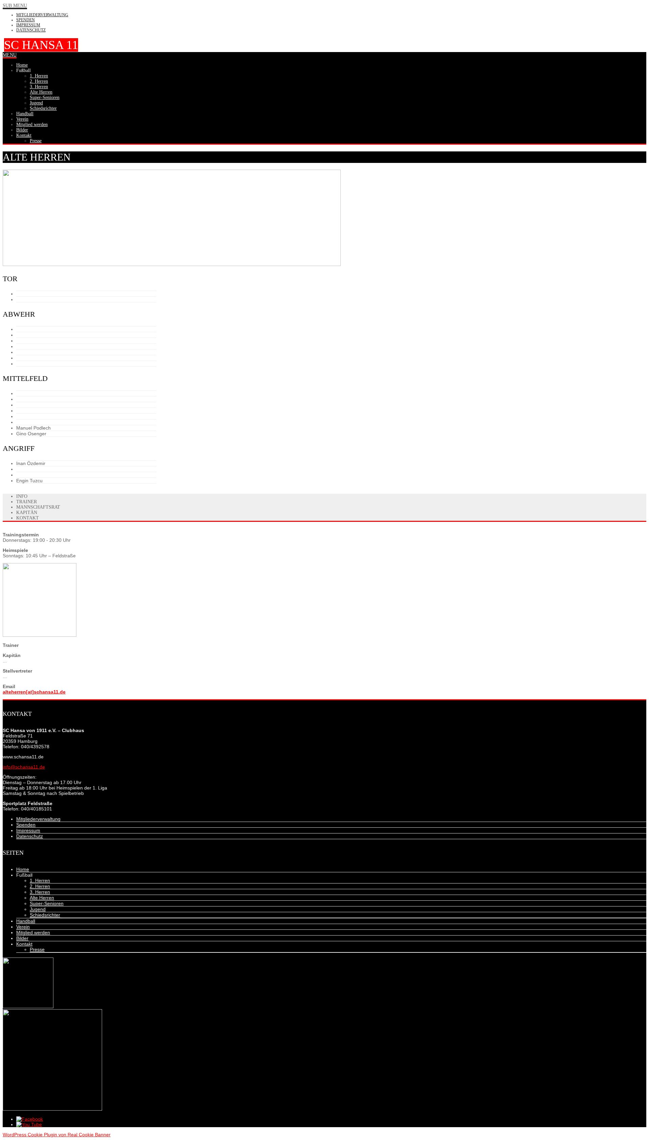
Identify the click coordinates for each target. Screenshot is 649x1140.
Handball (25, 921)
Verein (23, 926)
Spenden (25, 20)
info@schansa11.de (24, 767)
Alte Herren (42, 897)
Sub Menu (15, 5)
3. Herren (40, 892)
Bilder (22, 938)
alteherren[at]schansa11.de (34, 692)
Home (22, 869)
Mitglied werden (33, 932)
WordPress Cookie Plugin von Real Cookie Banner (57, 1134)
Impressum (28, 25)
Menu (10, 54)
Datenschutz (31, 30)
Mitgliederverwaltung (42, 15)
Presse (37, 949)
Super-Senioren (47, 903)
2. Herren (40, 886)
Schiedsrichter (45, 915)
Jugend (38, 909)
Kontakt (24, 944)
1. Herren (40, 880)
